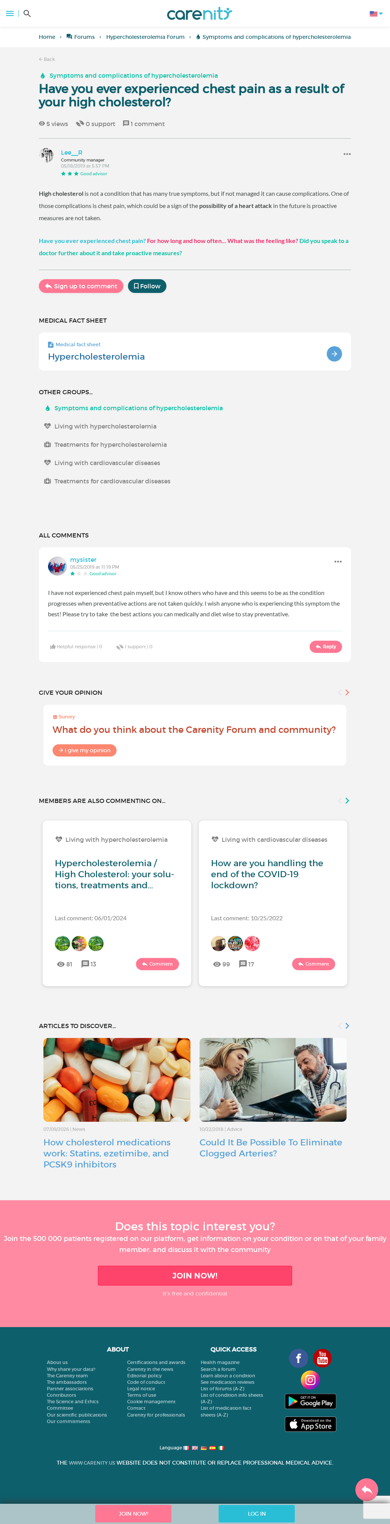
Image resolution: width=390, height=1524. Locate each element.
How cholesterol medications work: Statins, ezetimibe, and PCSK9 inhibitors (107, 1153)
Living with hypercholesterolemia (105, 426)
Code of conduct (146, 1382)
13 (93, 964)
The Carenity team (67, 1375)
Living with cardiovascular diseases (107, 463)
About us (57, 1362)
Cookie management (151, 1401)
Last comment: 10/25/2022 (247, 917)
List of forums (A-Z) (222, 1388)
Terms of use (141, 1395)
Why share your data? (71, 1369)
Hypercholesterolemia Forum (145, 37)
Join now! (195, 1275)
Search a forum (218, 1369)
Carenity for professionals (156, 1415)
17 (251, 964)
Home (47, 37)
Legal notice (141, 1388)
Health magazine (220, 1362)
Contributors (61, 1395)
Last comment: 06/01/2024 (90, 917)
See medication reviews (227, 1382)
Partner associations (70, 1388)
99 (226, 964)
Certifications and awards (156, 1362)
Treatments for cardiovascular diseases (112, 481)
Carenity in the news (150, 1369)
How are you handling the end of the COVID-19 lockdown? (267, 874)
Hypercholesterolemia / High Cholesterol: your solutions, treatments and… (114, 874)
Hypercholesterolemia (96, 356)
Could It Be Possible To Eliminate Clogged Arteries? (271, 1148)
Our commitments (68, 1421)
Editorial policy (144, 1375)
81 (69, 964)
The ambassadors (67, 1382)
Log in (257, 1513)
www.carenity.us (92, 1463)
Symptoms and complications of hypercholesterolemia (277, 37)
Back (49, 59)
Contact (136, 1408)
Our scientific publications (77, 1415)
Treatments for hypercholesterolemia (110, 444)
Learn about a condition (228, 1375)
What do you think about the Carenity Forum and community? (194, 729)
